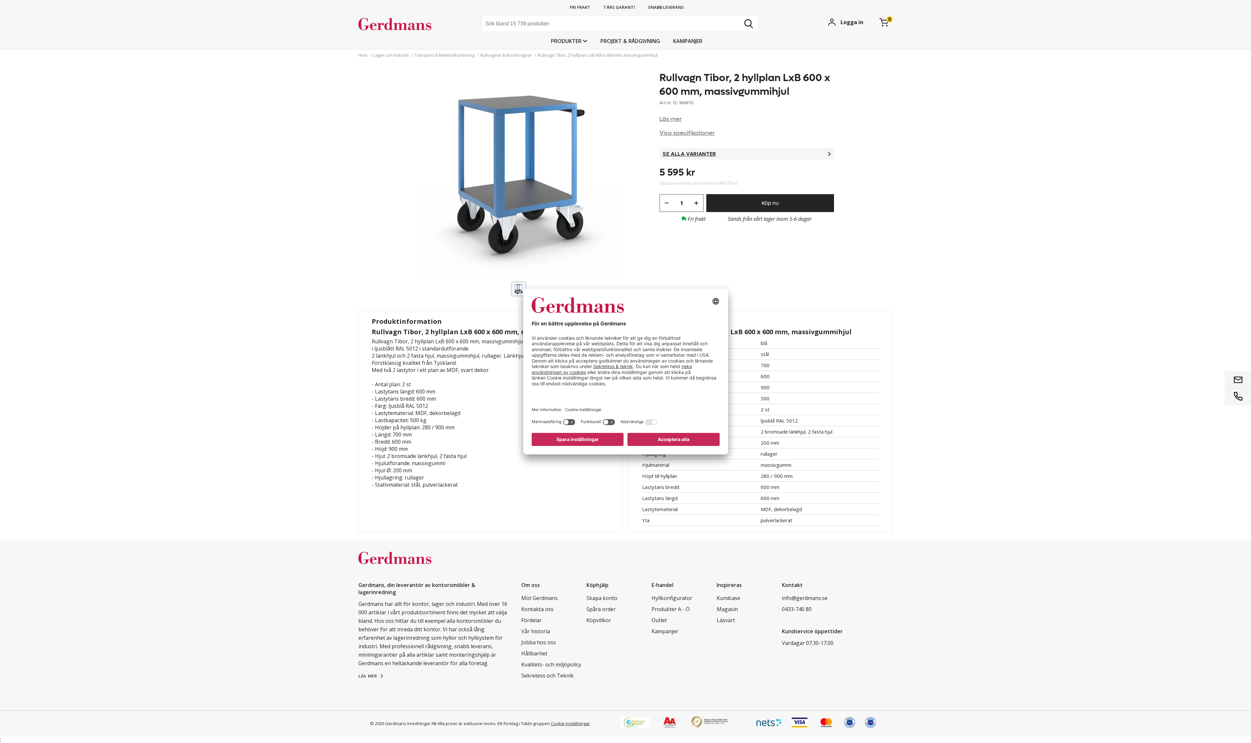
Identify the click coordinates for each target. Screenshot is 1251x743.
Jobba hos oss (538, 642)
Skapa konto (601, 598)
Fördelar (531, 620)
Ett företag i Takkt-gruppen (523, 723)
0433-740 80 (797, 609)
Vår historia (535, 631)
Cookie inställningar (570, 723)
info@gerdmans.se (804, 598)
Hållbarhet (534, 653)
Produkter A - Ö (671, 609)
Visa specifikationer (687, 133)
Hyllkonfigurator (672, 598)
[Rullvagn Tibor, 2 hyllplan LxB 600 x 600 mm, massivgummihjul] (520, 175)
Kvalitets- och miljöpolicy (551, 664)
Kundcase (728, 598)
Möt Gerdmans (539, 598)
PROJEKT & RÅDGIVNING (630, 41)
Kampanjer (687, 41)
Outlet (659, 620)
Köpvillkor (598, 620)
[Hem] (407, 24)
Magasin (727, 609)
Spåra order (601, 609)
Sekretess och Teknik (547, 675)
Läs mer (670, 119)
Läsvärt (726, 620)
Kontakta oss (537, 609)
